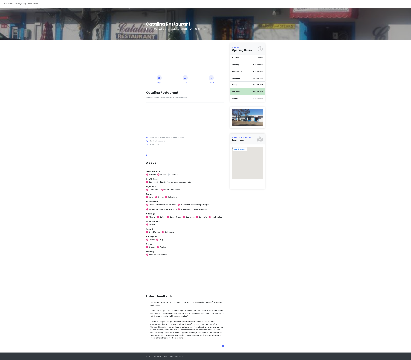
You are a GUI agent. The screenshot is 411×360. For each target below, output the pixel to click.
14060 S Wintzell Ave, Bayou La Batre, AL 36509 (168, 29)
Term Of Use (33, 4)
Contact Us (8, 4)
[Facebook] (147, 155)
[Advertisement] (185, 57)
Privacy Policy (20, 4)
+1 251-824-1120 (199, 29)
